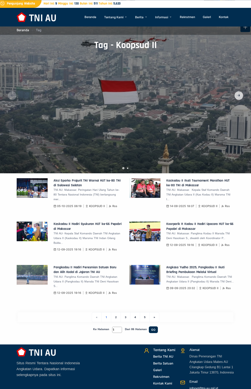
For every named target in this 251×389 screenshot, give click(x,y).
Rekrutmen (187, 17)
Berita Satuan (163, 363)
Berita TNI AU (163, 356)
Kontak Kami (162, 383)
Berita (140, 17)
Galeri (207, 17)
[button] (239, 95)
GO (153, 329)
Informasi (162, 17)
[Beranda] (36, 16)
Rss (114, 206)
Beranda (90, 17)
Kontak (223, 17)
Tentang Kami (114, 17)
